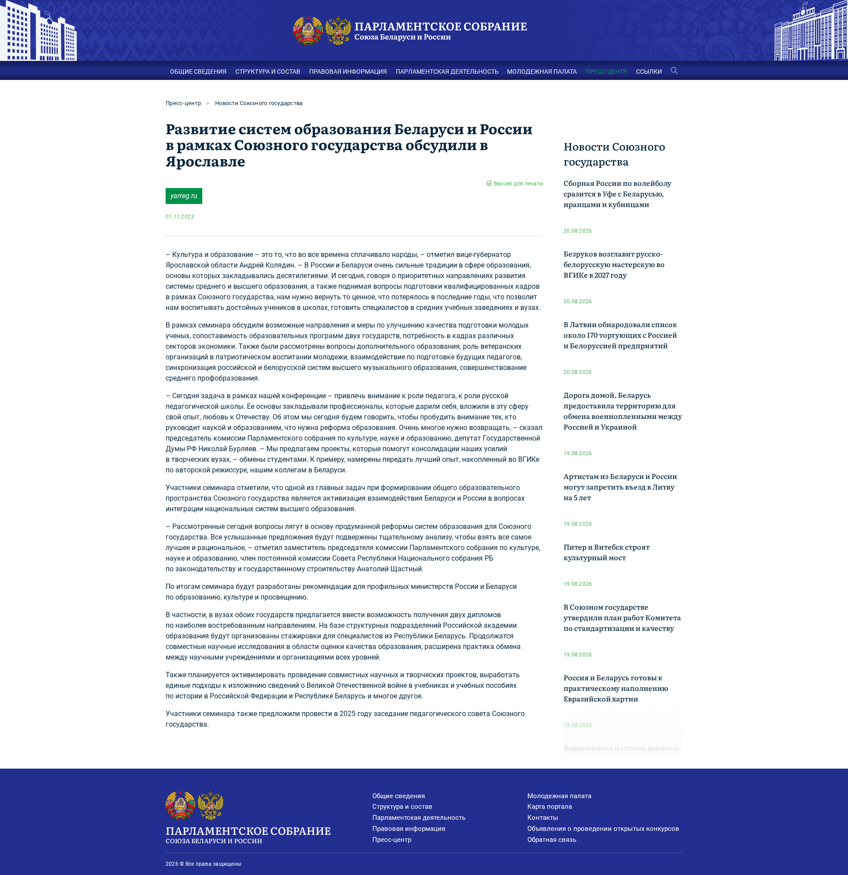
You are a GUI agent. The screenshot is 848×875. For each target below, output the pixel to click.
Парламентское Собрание (248, 833)
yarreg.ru (183, 196)
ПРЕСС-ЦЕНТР (606, 71)
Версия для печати (518, 184)
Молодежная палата (559, 796)
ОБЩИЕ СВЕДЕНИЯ (198, 71)
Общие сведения (398, 796)
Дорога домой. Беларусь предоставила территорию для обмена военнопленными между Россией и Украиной (623, 410)
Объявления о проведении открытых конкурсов (603, 829)
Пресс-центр (183, 103)
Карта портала (549, 807)
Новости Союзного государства (259, 103)
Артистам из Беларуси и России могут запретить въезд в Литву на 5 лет (620, 486)
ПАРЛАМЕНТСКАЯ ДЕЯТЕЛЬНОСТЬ (447, 71)
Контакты (542, 818)
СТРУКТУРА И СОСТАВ (267, 71)
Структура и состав (402, 807)
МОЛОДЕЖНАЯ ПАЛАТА (542, 71)
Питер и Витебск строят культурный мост (607, 551)
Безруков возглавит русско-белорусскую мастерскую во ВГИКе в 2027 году (614, 264)
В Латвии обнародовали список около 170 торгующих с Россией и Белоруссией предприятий (620, 335)
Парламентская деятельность (419, 818)
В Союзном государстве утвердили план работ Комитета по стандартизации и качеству (622, 617)
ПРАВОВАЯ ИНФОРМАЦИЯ (348, 71)
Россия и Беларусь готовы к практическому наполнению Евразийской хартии (616, 688)
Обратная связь (551, 840)
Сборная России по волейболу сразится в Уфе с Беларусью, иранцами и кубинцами (617, 193)
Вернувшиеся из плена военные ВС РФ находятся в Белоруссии (621, 753)
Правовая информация (408, 829)
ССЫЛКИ (649, 71)
